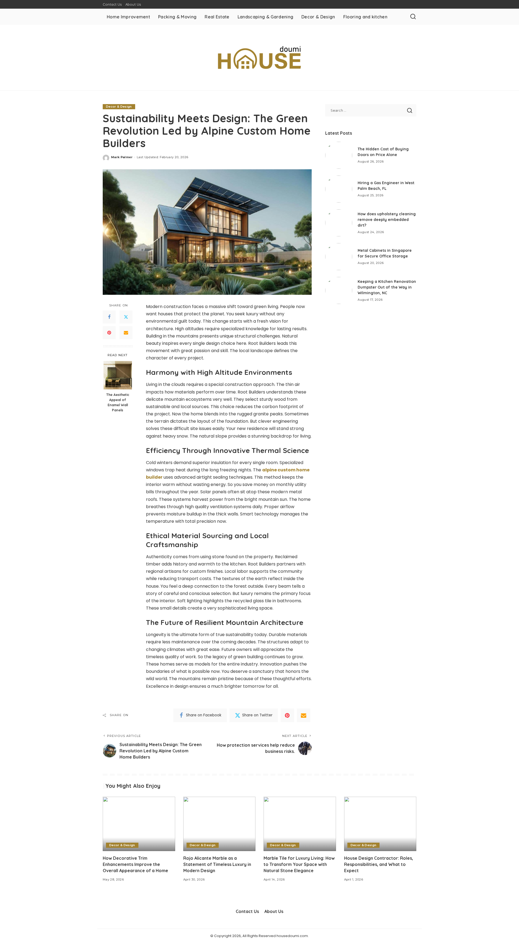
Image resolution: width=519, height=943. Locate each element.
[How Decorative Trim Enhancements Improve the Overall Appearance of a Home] (139, 824)
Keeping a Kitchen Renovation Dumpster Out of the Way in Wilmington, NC (387, 287)
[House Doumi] (259, 57)
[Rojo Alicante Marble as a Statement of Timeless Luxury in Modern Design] (219, 824)
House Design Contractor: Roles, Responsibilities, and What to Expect (378, 864)
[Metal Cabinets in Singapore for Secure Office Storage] (338, 256)
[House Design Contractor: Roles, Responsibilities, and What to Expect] (380, 824)
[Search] (413, 17)
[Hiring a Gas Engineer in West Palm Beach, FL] (338, 189)
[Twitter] (125, 317)
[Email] (125, 332)
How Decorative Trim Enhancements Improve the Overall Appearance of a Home (135, 864)
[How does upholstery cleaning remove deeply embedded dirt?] (338, 222)
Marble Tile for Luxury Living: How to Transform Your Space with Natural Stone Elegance (299, 864)
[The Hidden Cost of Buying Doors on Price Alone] (338, 155)
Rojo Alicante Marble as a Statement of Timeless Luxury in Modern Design (217, 864)
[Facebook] (109, 317)
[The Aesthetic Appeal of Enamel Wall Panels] (118, 375)
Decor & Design (119, 106)
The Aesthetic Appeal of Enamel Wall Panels (117, 402)
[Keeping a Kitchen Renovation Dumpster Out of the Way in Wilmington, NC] (338, 290)
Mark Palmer (122, 157)
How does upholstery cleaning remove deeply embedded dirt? (387, 219)
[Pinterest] (109, 332)
